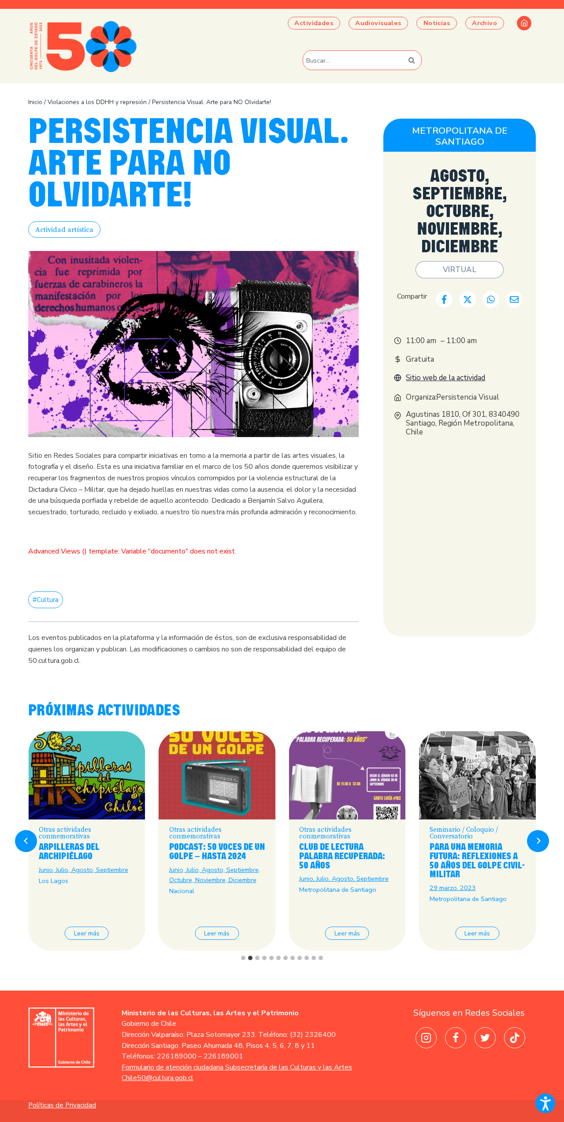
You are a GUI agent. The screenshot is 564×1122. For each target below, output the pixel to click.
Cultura (46, 599)
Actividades (313, 23)
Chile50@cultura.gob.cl (157, 1078)
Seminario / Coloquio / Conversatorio (464, 833)
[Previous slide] (26, 841)
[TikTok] (514, 1037)
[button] (545, 1103)
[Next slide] (538, 841)
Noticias (436, 23)
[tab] (243, 958)
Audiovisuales (378, 23)
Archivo (484, 23)
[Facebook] (455, 1037)
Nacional (181, 890)
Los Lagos (53, 880)
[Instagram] (426, 1037)
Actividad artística (64, 229)
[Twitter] (485, 1037)
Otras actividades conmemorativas (65, 833)
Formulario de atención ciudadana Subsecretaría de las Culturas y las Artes (237, 1067)
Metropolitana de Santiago (460, 136)
